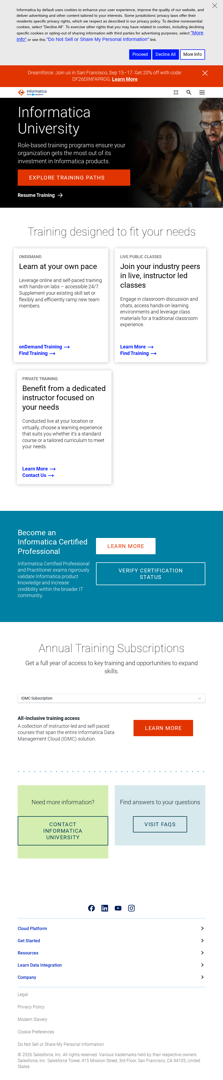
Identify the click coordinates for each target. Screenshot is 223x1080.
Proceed (140, 54)
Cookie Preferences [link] (36, 1031)
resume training (37, 195)
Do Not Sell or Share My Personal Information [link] (61, 1044)
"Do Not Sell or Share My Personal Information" (98, 39)
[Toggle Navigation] (202, 92)
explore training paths (67, 177)
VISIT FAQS (160, 824)
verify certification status (151, 573)
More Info (192, 54)
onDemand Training (41, 347)
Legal (23, 994)
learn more (133, 347)
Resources (28, 953)
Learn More (125, 79)
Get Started (29, 940)
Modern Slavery (32, 1019)
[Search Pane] (189, 92)
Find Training (34, 353)
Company (27, 977)
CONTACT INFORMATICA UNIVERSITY (63, 831)
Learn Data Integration (40, 965)
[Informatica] (32, 92)
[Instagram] (131, 908)
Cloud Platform (32, 928)
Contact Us (34, 475)
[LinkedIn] (104, 908)
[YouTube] (118, 908)
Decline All (166, 54)
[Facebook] (91, 908)
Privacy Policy (31, 1007)
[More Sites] (176, 92)
